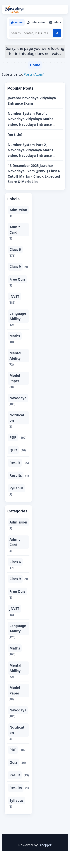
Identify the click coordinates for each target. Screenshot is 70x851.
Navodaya (18, 398)
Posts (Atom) (34, 74)
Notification (17, 418)
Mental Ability (15, 356)
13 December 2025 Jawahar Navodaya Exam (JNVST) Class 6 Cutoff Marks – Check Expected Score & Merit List (34, 173)
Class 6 (15, 249)
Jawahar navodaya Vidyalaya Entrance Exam (32, 101)
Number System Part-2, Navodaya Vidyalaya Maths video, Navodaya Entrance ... (31, 150)
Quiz (13, 450)
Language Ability (18, 316)
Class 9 (15, 266)
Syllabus (16, 488)
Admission (18, 210)
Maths (15, 336)
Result (15, 462)
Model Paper (15, 378)
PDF (13, 437)
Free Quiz (17, 279)
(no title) (15, 134)
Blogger (45, 845)
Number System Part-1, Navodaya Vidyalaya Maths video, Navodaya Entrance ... (31, 119)
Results (16, 475)
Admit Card (15, 230)
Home (35, 65)
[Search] (57, 33)
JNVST (14, 296)
